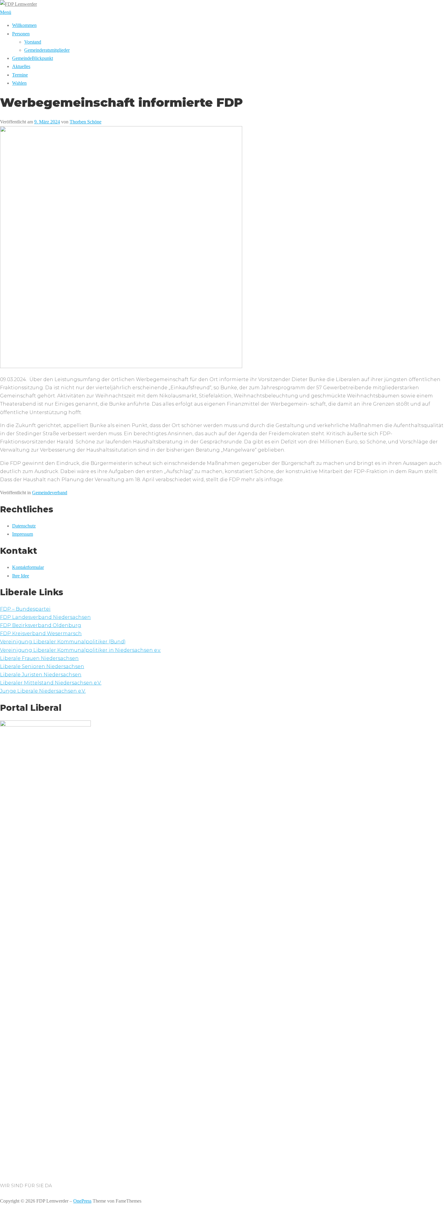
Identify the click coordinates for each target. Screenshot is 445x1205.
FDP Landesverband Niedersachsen (45, 617)
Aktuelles (21, 66)
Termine (20, 74)
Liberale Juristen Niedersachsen (40, 675)
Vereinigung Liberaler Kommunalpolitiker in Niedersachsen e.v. (80, 650)
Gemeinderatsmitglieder (47, 50)
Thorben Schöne (85, 121)
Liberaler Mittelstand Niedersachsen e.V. (50, 683)
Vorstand (32, 41)
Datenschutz (24, 525)
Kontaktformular (28, 567)
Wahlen (19, 83)
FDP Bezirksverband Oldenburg (40, 625)
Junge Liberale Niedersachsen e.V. (43, 691)
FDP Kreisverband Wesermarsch (41, 633)
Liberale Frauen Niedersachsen (39, 658)
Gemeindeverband (49, 492)
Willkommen (24, 25)
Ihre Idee (20, 575)
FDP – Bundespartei (25, 609)
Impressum (22, 534)
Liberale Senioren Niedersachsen (42, 666)
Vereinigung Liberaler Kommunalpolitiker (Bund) (63, 642)
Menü (5, 12)
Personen (21, 33)
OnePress (82, 1200)
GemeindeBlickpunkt (32, 58)
